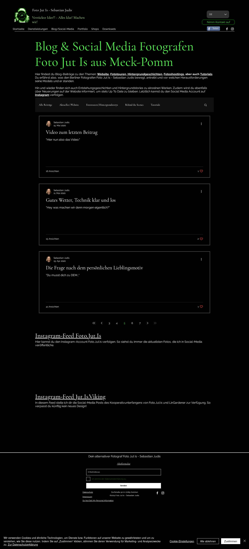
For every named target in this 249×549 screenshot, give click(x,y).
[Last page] (155, 323)
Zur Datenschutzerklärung (23, 544)
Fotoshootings (174, 74)
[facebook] (227, 29)
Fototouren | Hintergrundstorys (102, 104)
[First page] (94, 323)
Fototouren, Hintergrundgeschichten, (136, 74)
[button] (83, 29)
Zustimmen (230, 541)
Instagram (42, 95)
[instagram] (232, 29)
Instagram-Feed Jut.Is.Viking (70, 396)
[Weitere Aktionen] (202, 124)
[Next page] (147, 323)
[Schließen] (244, 541)
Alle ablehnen (208, 541)
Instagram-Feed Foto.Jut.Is (68, 335)
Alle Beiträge (45, 104)
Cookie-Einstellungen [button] (182, 541)
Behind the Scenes (134, 104)
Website (103, 74)
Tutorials (206, 74)
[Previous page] (101, 323)
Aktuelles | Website (69, 104)
